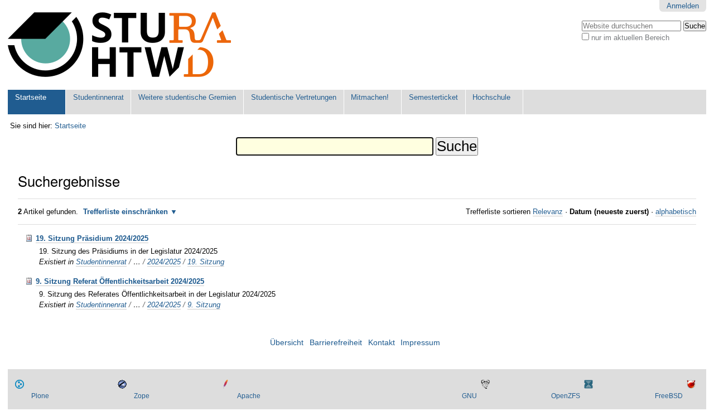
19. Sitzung (205, 262)
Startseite (30, 97)
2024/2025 (164, 262)
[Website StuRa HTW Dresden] (119, 45)
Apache (248, 396)
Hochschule (491, 97)
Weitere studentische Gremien (187, 97)
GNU (469, 396)
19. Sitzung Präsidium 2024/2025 (92, 238)
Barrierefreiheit (336, 342)
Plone (40, 396)
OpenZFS (565, 396)
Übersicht (286, 342)
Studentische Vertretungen (293, 97)
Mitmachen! (370, 97)
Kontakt (381, 342)
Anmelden (683, 6)
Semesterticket (433, 97)
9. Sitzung (203, 305)
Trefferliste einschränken (125, 211)
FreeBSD (669, 396)
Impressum (420, 342)
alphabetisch (675, 211)
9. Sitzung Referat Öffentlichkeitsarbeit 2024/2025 (120, 281)
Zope (141, 396)
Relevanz (548, 211)
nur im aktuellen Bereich (630, 37)
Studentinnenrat (98, 97)
